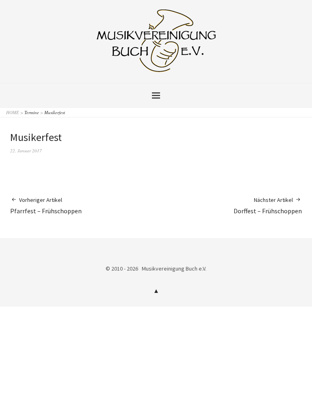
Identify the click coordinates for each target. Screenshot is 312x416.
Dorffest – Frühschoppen (268, 205)
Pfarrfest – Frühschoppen (46, 205)
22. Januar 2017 (26, 150)
